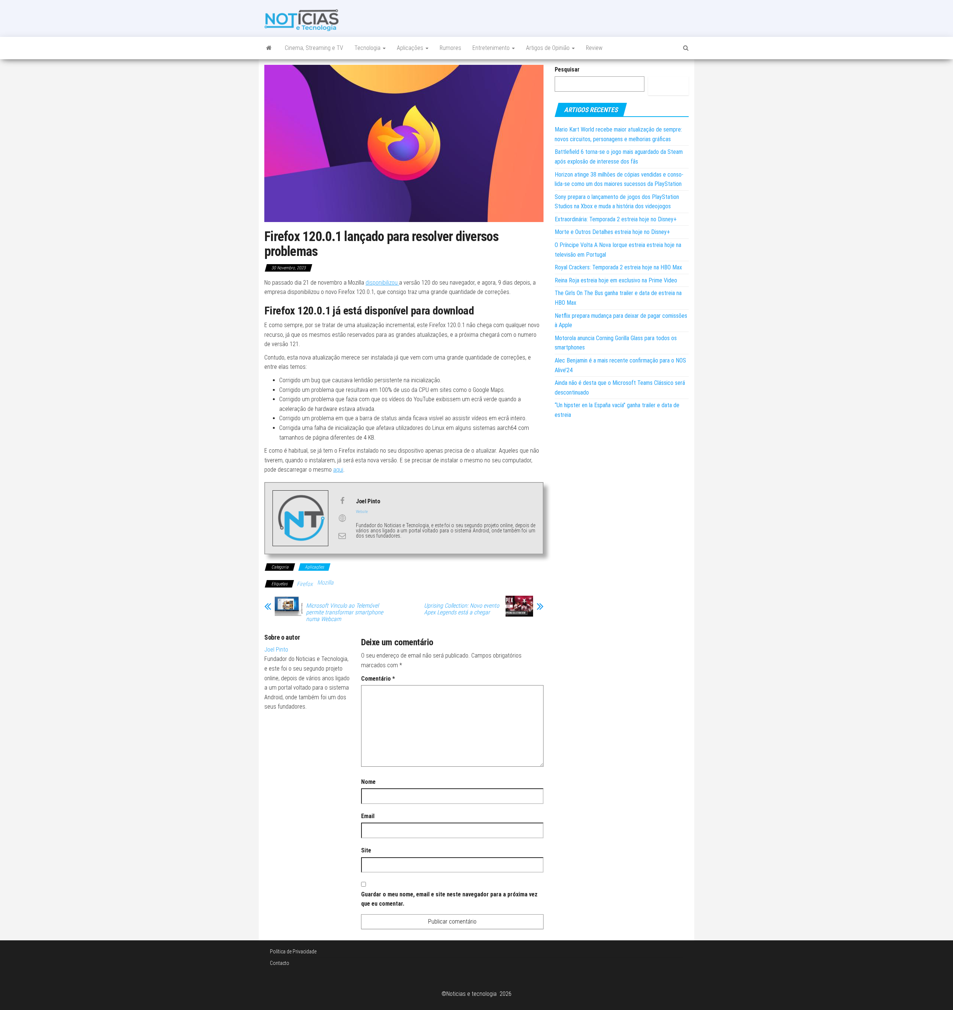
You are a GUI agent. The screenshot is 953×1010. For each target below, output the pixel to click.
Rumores (450, 47)
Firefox (305, 584)
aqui (338, 469)
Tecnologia (368, 47)
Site (366, 850)
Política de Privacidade (293, 951)
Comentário (378, 678)
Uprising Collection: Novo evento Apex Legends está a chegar (461, 609)
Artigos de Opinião (548, 47)
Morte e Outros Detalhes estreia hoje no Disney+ (612, 231)
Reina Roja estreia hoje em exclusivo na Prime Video (616, 280)
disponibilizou (382, 282)
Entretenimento (491, 47)
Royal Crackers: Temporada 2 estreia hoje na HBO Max (618, 267)
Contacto (279, 963)
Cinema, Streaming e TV (314, 47)
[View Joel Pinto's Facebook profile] (342, 500)
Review (594, 47)
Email (367, 816)
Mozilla (325, 582)
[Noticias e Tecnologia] (269, 48)
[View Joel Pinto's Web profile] (342, 518)
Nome (368, 781)
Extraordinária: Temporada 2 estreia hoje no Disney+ (616, 219)
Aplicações (411, 47)
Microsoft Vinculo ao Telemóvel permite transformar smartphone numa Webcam (344, 612)
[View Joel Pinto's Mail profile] (342, 535)
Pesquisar (567, 69)
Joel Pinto (276, 649)
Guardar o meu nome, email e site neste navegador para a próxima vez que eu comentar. (449, 899)
